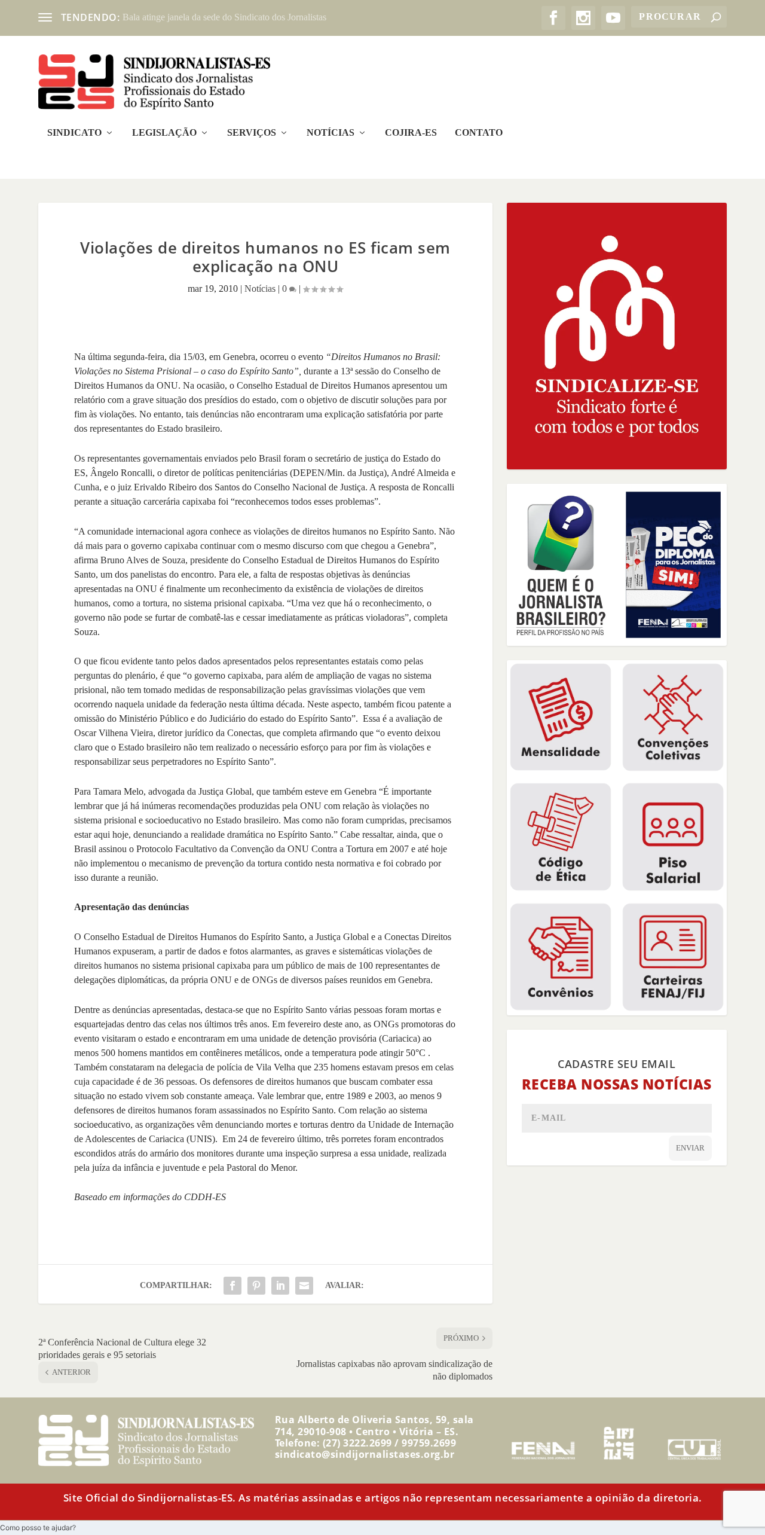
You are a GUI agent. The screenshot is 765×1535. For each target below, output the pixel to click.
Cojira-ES (411, 133)
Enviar (690, 1147)
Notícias (330, 133)
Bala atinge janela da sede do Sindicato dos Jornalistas (224, 17)
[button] (38, 1527)
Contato (479, 133)
